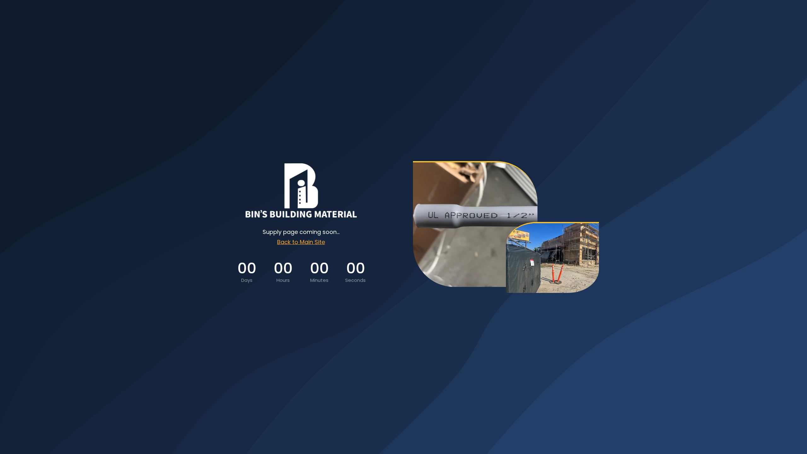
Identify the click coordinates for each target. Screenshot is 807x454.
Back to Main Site (301, 242)
